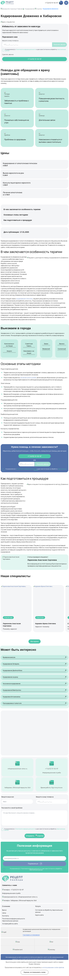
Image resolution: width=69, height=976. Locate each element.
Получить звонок (59, 44)
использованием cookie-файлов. (53, 967)
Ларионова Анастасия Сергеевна (42, 560)
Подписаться (33, 864)
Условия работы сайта (10, 924)
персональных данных (36, 870)
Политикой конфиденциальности (26, 49)
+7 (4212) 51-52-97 (51, 3)
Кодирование (29, 9)
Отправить (30, 836)
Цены (4, 913)
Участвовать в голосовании (31, 935)
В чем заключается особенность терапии (22, 209)
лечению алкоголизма (28, 378)
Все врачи (34, 641)
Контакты (5, 916)
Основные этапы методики (16, 215)
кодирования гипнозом (24, 299)
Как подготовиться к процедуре (18, 220)
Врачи (4, 910)
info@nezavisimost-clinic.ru (17, 769)
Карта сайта (39, 915)
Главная (19, 9)
